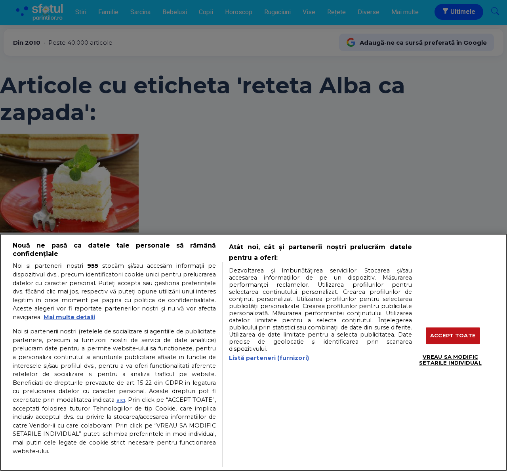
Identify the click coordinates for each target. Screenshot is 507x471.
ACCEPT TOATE (453, 335)
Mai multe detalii (69, 317)
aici (120, 400)
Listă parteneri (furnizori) (269, 357)
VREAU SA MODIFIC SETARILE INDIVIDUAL (450, 360)
